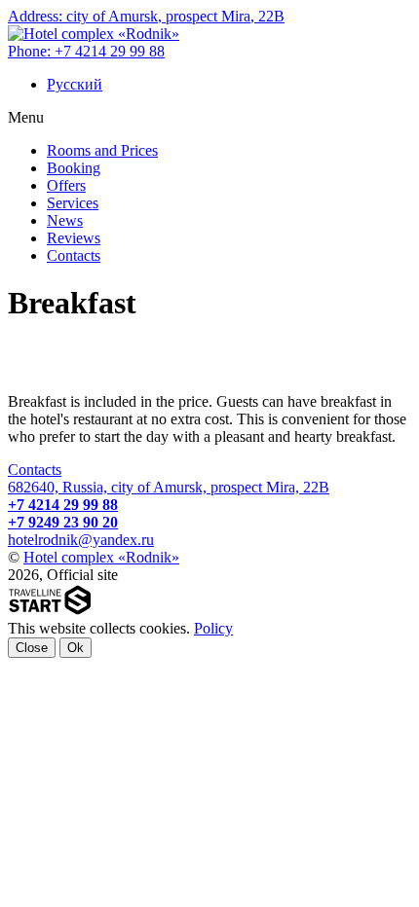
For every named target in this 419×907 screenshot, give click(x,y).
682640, (168, 487)
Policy (213, 628)
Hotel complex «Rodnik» (101, 557)
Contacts (34, 469)
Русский (74, 84)
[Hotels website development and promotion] (50, 610)
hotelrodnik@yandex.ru (81, 539)
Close (32, 647)
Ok (75, 647)
